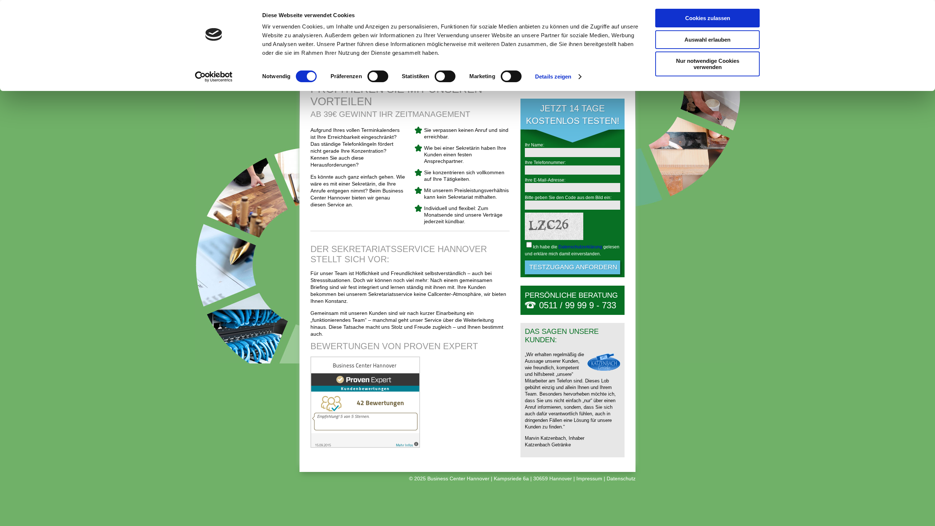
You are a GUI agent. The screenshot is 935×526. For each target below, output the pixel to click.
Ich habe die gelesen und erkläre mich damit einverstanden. (572, 250)
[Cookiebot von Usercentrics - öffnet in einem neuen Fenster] (214, 76)
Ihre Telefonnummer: (545, 162)
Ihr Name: (534, 145)
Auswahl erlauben (707, 40)
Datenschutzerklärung (580, 246)
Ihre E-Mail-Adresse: (545, 180)
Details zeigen (553, 76)
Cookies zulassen (707, 18)
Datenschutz (621, 478)
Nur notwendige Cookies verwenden (707, 64)
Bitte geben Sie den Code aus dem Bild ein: (568, 197)
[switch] (377, 76)
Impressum (589, 478)
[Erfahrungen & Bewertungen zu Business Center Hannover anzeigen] (365, 446)
